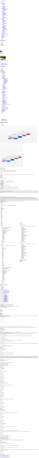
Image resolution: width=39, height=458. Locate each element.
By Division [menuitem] (4, 26)
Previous (2, 201)
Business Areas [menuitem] (4, 6)
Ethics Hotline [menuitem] (2, 287)
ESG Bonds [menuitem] (4, 29)
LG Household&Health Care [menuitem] (5, 296)
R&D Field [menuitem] (4, 12)
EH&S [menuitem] (3, 34)
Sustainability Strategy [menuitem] (3, 27)
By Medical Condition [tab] (23, 224)
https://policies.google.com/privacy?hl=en (4, 437)
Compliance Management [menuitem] (5, 35)
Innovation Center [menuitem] (5, 298)
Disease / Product (2, 183)
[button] (1, 167)
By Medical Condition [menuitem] (5, 25)
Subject (1, 189)
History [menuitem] (3, 7)
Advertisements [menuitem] (4, 17)
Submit (4, 201)
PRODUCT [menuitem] (2, 18)
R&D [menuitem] (2, 11)
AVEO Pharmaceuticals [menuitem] (6, 299)
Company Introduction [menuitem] (3, 3)
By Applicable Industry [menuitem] (5, 20)
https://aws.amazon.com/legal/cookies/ (4, 365)
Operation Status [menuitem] (4, 15)
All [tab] (1, 204)
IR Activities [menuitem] (4, 10)
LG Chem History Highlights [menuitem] (5, 289)
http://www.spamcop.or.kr (7, 316)
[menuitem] (3, 40)
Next (0, 201)
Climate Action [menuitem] (4, 31)
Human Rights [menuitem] (4, 36)
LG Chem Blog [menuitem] (5, 297)
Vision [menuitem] (3, 4)
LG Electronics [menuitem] (5, 295)
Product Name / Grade (2, 182)
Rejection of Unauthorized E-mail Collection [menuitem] (5, 291)
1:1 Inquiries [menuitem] (2, 288)
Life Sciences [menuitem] (2, 24)
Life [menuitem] (1, 38)
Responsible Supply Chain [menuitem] (5, 33)
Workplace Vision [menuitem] (3, 37)
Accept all (1, 307)
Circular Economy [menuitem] (4, 32)
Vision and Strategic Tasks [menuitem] (5, 14)
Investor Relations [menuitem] (3, 8)
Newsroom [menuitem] (4, 16)
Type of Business (2, 180)
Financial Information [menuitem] (5, 9)
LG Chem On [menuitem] (5, 300)
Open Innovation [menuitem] (4, 13)
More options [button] (3, 307)
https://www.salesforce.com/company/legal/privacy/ (5, 455)
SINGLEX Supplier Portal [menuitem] (5, 301)
